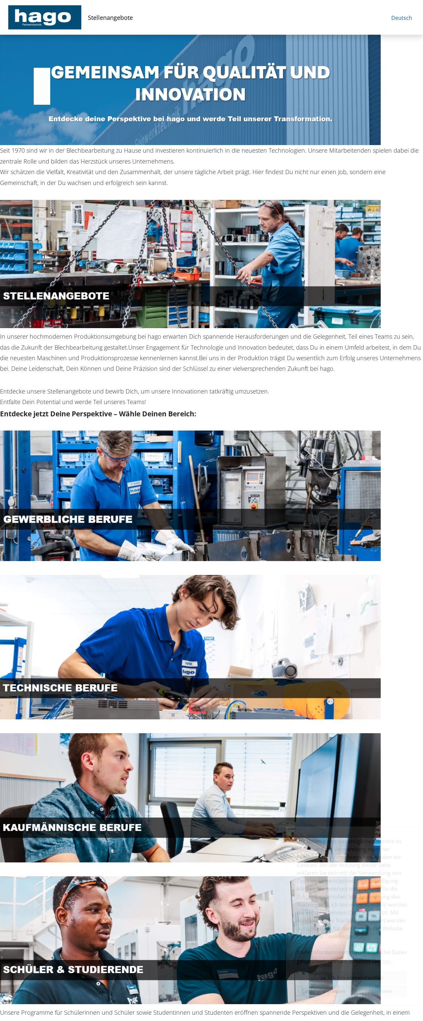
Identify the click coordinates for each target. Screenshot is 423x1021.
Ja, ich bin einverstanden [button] (352, 977)
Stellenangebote (110, 17)
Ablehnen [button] (380, 991)
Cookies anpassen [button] (323, 991)
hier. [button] (387, 961)
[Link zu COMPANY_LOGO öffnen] (44, 17)
